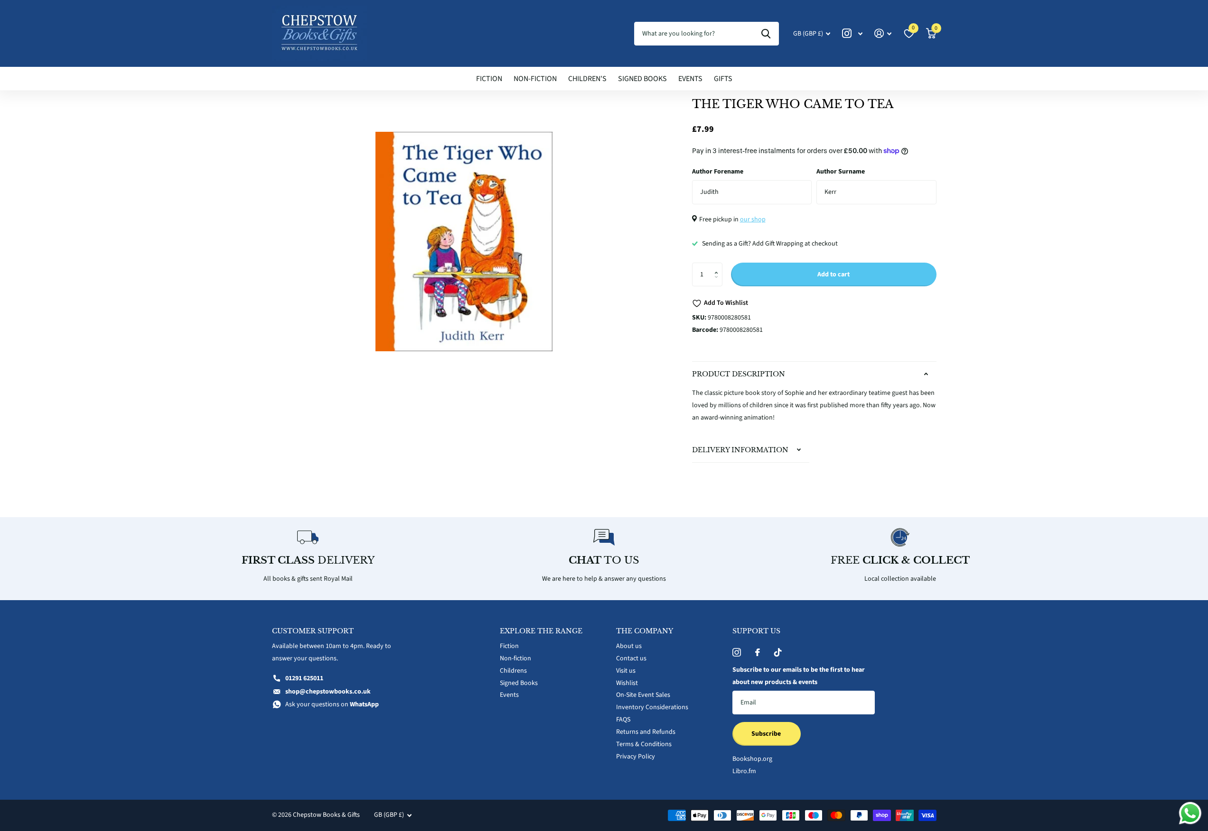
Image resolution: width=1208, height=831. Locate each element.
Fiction (489, 78)
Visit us (626, 671)
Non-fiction (535, 78)
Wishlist (627, 683)
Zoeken (766, 34)
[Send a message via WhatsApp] (1190, 813)
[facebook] (757, 652)
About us (629, 646)
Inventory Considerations (652, 707)
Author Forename (717, 171)
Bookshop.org (752, 759)
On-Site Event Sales (643, 695)
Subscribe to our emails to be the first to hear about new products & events (798, 676)
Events (690, 78)
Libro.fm (744, 771)
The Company (644, 631)
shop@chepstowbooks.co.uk (328, 691)
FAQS (623, 719)
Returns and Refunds (645, 732)
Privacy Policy (635, 756)
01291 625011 (304, 678)
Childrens (513, 671)
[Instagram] (736, 652)
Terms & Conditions (644, 744)
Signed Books (642, 78)
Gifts (723, 78)
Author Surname (840, 171)
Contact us (631, 658)
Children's (587, 78)
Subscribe (766, 734)
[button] (719, 266)
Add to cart (833, 274)
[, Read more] (852, 33)
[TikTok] (778, 652)
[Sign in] (883, 33)
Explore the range (541, 631)
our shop (753, 219)
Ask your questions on (332, 704)
